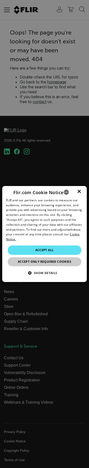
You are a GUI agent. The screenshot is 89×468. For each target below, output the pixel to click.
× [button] (79, 192)
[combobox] (66, 192)
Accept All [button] (44, 250)
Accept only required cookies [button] (44, 262)
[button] (44, 273)
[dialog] (44, 234)
